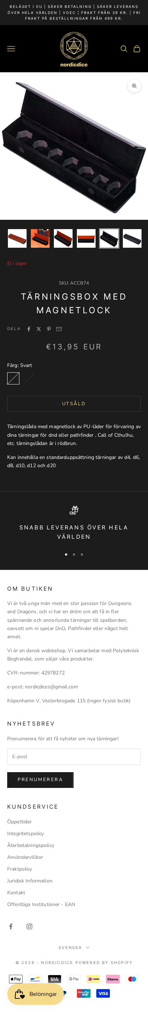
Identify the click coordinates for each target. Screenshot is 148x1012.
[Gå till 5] (109, 238)
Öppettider (19, 821)
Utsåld (74, 404)
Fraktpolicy (19, 869)
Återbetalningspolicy (30, 845)
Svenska (70, 947)
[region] (74, 524)
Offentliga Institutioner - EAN (41, 904)
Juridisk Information (29, 880)
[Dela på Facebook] (29, 329)
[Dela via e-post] (59, 329)
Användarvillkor (25, 857)
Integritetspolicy (25, 833)
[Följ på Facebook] (10, 926)
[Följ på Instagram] (29, 926)
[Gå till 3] (63, 238)
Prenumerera (40, 779)
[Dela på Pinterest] (49, 329)
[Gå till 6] (132, 238)
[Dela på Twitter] (39, 329)
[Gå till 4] (86, 238)
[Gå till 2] (40, 238)
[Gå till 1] (17, 238)
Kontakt (16, 892)
